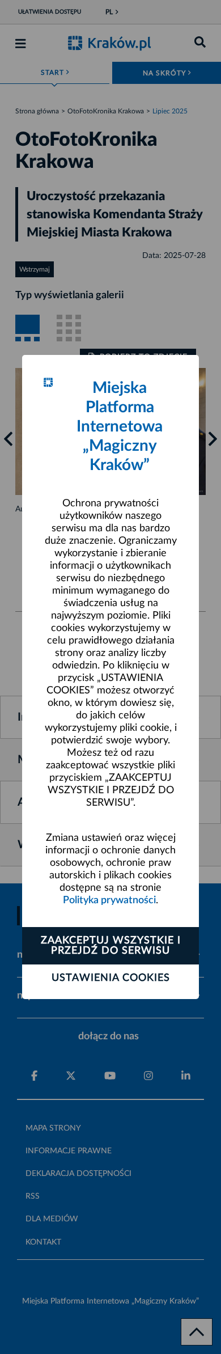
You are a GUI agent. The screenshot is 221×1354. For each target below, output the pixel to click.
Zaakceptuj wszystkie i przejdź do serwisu (111, 946)
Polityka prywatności (109, 900)
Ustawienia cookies (111, 978)
